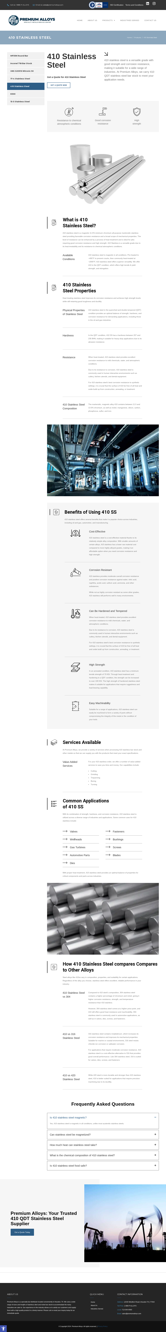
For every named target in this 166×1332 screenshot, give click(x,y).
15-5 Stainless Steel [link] (20, 101)
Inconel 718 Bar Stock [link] (21, 63)
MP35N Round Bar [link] (19, 56)
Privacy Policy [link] (103, 1326)
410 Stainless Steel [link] (19, 86)
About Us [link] (92, 20)
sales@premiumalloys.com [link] (131, 1314)
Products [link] (107, 20)
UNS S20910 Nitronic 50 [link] (22, 71)
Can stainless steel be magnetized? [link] (70, 1134)
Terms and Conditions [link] (134, 5)
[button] (103, 1117)
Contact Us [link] (150, 20)
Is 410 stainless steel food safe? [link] (68, 1165)
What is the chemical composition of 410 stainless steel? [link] (82, 1155)
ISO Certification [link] (116, 5)
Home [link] (79, 20)
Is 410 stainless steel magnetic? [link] (68, 1117)
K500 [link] (12, 94)
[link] (3, 1328)
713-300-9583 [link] (127, 1310)
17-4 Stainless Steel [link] (20, 79)
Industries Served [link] (129, 20)
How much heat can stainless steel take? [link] (73, 1145)
